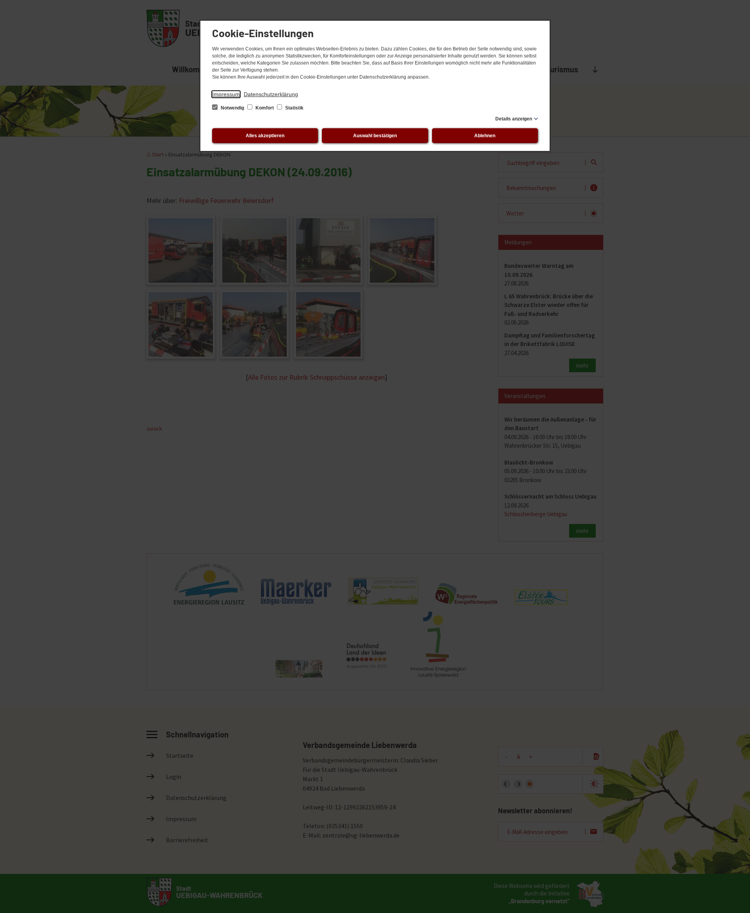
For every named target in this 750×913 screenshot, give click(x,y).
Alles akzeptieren (265, 135)
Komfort (264, 108)
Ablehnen (484, 135)
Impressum (226, 94)
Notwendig (232, 108)
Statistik (294, 108)
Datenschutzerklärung (271, 94)
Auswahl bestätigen (375, 135)
